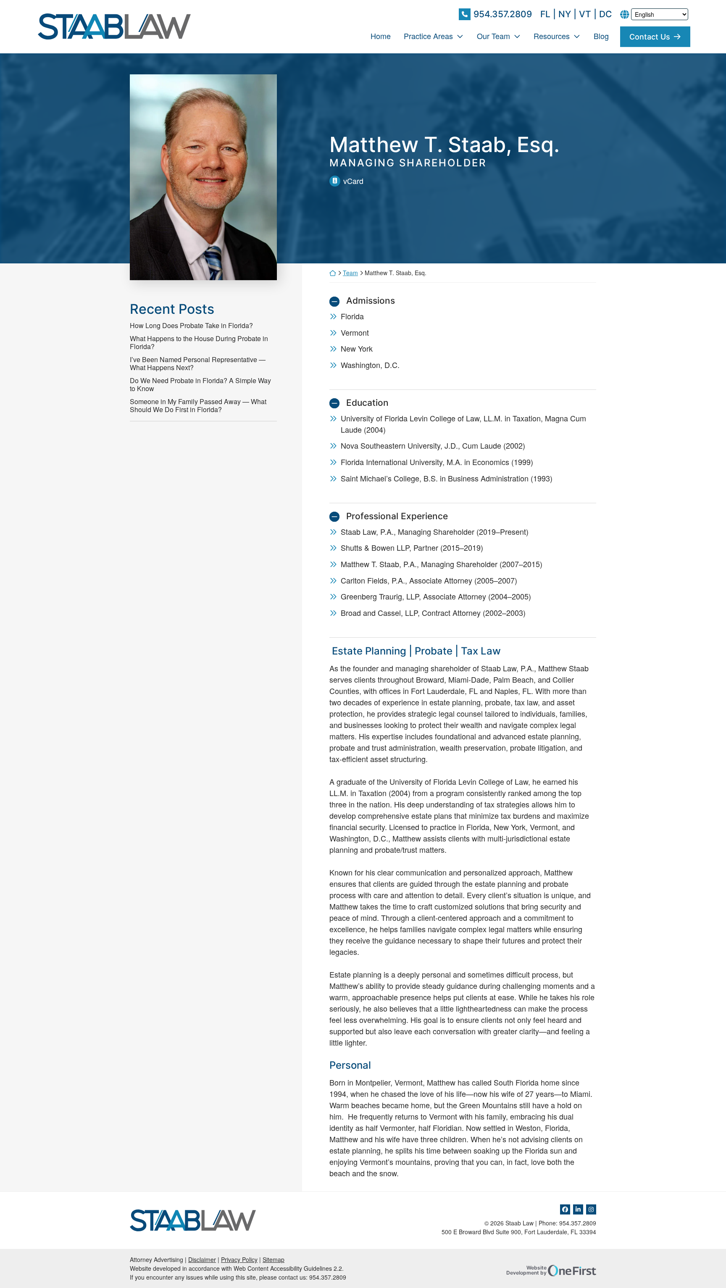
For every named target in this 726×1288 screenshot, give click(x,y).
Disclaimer (202, 1259)
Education (367, 402)
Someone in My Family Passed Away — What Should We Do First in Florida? (198, 405)
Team (350, 272)
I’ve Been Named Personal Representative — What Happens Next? (198, 363)
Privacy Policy (239, 1259)
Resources (552, 35)
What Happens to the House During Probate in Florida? (199, 342)
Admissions (370, 300)
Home (381, 35)
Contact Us (649, 36)
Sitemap (273, 1259)
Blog (601, 35)
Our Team (493, 35)
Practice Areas (428, 35)
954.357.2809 (502, 14)
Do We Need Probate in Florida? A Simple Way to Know (200, 384)
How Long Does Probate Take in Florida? (191, 325)
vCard (353, 180)
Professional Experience (397, 516)
